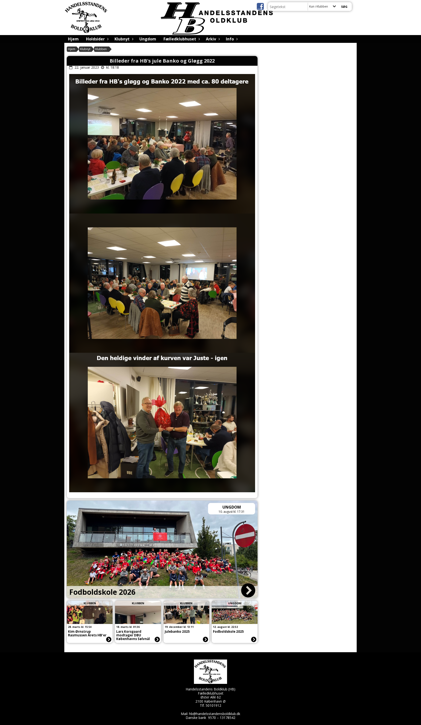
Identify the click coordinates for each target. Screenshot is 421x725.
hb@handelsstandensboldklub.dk (214, 713)
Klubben (101, 49)
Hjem (73, 39)
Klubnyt (122, 39)
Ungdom (147, 39)
